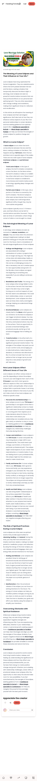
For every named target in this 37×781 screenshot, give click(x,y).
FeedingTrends (12, 4)
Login (25, 4)
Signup (32, 4)
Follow (17, 703)
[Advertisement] (18, 28)
